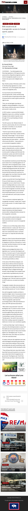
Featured (11, 16)
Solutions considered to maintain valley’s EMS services (12, 446)
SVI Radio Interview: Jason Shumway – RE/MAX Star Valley (13, 426)
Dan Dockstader (6, 449)
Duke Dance (5, 429)
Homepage (4, 16)
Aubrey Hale (5, 469)
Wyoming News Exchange (10, 36)
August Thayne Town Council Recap (13, 467)
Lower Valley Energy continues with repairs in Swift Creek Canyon (13, 486)
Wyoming (16, 23)
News (11, 23)
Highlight (5, 464)
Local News (6, 442)
